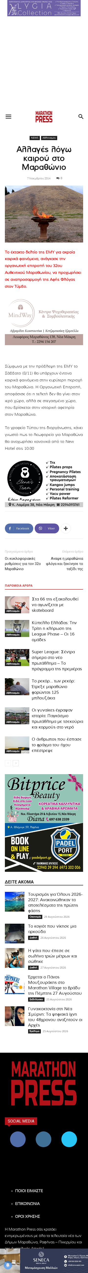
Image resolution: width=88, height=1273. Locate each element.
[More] (66, 528)
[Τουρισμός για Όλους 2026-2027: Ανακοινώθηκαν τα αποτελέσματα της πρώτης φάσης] (14, 902)
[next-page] (16, 763)
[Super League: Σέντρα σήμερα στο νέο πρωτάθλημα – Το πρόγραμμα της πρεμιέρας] (17, 657)
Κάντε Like (18, 1133)
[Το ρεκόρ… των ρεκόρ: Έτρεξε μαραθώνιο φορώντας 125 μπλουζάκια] (17, 686)
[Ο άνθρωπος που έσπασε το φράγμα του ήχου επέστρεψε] (17, 744)
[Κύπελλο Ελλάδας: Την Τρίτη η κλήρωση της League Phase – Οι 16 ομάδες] (17, 628)
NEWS (34, 138)
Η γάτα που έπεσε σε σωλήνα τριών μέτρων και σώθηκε (52, 956)
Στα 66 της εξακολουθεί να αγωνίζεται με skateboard (55, 605)
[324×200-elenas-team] (44, 482)
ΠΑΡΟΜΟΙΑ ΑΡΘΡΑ (19, 585)
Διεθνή (33, 937)
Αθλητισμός (49, 138)
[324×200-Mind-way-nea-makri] (44, 321)
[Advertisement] (44, 63)
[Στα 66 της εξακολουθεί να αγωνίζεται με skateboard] (17, 604)
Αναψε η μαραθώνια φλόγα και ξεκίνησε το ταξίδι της (64, 563)
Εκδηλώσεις (36, 999)
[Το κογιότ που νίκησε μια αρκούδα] (14, 933)
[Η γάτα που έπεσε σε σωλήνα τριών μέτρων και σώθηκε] (14, 958)
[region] (44, 8)
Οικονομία (35, 917)
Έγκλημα (34, 1031)
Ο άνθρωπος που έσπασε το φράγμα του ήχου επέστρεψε (57, 745)
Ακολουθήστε (43, 1133)
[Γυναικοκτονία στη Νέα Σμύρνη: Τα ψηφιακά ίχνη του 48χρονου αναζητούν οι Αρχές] (14, 1016)
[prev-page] (8, 763)
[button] (44, 8)
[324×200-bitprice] (44, 798)
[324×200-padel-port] (44, 847)
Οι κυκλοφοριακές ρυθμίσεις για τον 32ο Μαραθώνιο (23, 563)
